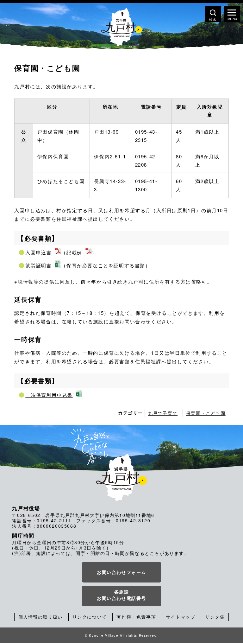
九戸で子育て (163, 413)
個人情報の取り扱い (40, 617)
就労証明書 (38, 265)
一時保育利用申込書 (48, 395)
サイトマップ (181, 617)
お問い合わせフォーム (121, 572)
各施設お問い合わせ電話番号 (121, 595)
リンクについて (89, 617)
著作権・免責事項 (136, 617)
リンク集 (215, 617)
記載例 (74, 252)
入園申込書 (38, 252)
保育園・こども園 (206, 413)
